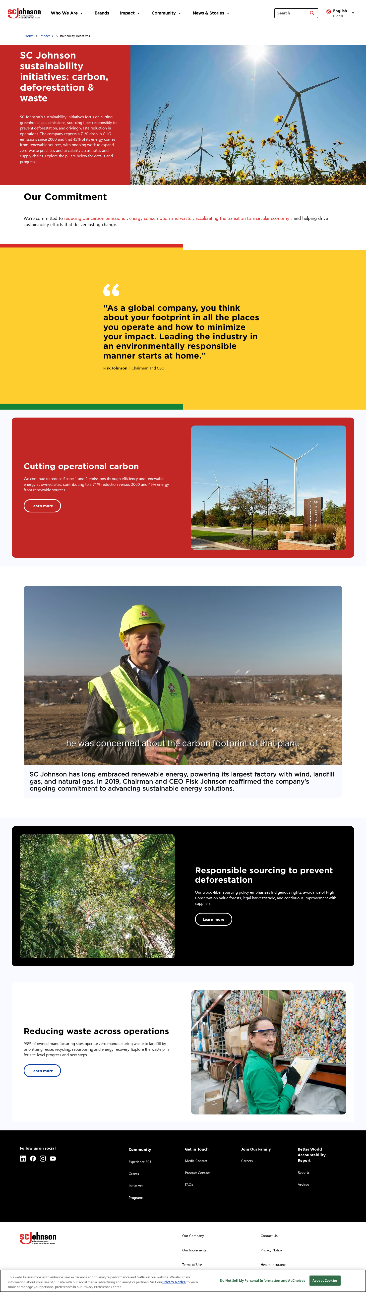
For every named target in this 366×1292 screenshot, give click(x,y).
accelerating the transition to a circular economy (243, 218)
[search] (312, 13)
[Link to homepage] (24, 13)
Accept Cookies (324, 1280)
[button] (341, 13)
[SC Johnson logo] (38, 1238)
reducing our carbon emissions (95, 218)
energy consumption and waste (161, 218)
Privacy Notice (174, 1282)
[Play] (183, 675)
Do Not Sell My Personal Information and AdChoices (262, 1280)
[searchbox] (293, 13)
